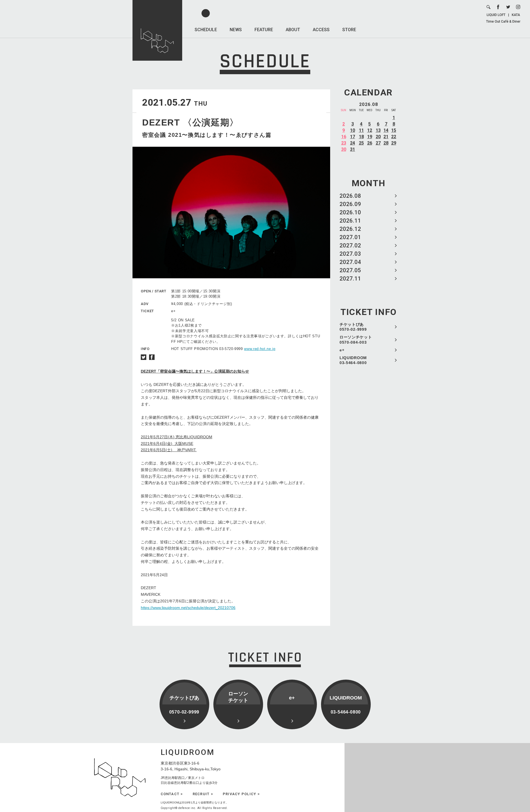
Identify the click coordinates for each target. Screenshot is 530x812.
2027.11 (350, 278)
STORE (349, 29)
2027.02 (350, 245)
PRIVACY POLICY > (241, 794)
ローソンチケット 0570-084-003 (356, 339)
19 (369, 136)
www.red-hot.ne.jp (259, 349)
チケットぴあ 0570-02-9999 (353, 327)
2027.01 (350, 237)
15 (393, 130)
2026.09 (350, 204)
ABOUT (293, 29)
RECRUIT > (203, 794)
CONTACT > (172, 794)
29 (393, 143)
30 (343, 149)
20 (378, 136)
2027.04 (350, 262)
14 (385, 130)
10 (352, 130)
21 (385, 136)
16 (343, 136)
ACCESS (321, 29)
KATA (516, 15)
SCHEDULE (206, 29)
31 (352, 149)
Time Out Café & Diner (503, 21)
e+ (342, 350)
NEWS (236, 29)
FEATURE (264, 29)
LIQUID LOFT (496, 15)
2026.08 (350, 196)
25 (361, 143)
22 (393, 136)
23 (343, 143)
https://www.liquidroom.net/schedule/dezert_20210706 (188, 607)
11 (361, 130)
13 (378, 130)
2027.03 (350, 254)
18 (361, 136)
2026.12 (350, 229)
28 (385, 143)
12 (369, 130)
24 (352, 143)
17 (352, 136)
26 (369, 143)
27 (378, 143)
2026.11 (350, 220)
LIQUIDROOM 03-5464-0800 (353, 360)
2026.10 (350, 212)
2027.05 (350, 270)
